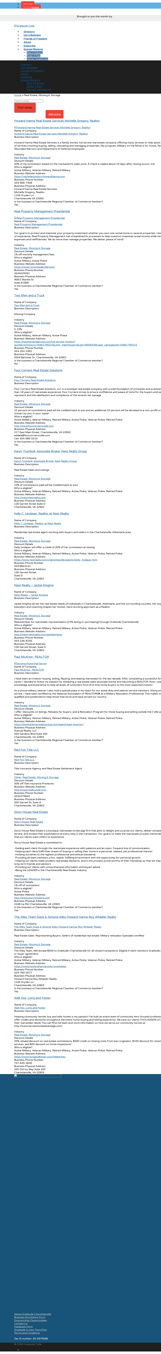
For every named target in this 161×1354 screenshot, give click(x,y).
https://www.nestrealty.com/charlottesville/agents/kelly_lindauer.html (55, 559)
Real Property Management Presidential (42, 211)
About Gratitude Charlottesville (32, 1314)
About (24, 73)
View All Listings (35, 114)
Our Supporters (31, 7)
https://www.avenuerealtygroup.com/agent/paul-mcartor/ (49, 724)
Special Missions (30, 80)
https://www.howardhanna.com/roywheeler (40, 966)
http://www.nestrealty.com (30, 497)
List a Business (29, 67)
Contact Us (21, 1323)
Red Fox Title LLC (26, 750)
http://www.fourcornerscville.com (34, 426)
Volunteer (28, 4)
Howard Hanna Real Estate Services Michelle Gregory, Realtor (57, 121)
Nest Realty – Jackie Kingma (33, 585)
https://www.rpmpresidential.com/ (34, 267)
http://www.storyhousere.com (32, 897)
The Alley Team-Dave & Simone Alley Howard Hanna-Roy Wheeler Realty (65, 917)
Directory (26, 64)
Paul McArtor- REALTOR (31, 657)
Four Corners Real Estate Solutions (38, 370)
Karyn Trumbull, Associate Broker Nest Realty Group (50, 451)
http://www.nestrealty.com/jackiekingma (38, 634)
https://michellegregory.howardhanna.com (39, 176)
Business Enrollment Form (29, 1317)
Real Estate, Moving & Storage (32, 157)
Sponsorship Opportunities (30, 1320)
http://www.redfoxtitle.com (30, 789)
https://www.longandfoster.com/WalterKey (40, 1056)
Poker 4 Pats (33, 55)
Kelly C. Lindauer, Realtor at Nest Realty (41, 513)
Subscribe (26, 77)
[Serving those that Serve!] (30, 663)
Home (17, 95)
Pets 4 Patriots (35, 52)
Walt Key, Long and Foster (32, 998)
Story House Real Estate (31, 812)
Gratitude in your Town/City (30, 1329)
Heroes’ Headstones (37, 59)
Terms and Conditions (27, 1333)
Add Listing (54, 114)
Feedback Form (23, 1326)
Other (17, 777)
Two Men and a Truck (29, 295)
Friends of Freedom (32, 70)
